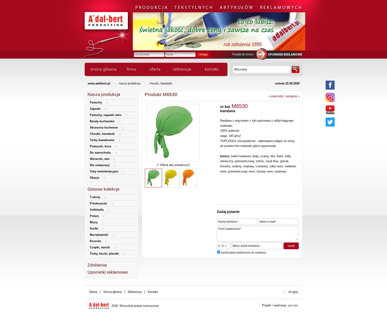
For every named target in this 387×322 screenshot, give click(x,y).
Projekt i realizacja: (274, 305)
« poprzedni (276, 96)
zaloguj (203, 54)
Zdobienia (97, 265)
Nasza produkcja (129, 83)
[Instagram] (330, 97)
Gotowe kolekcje (104, 189)
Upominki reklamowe (108, 272)
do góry (293, 292)
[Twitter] (330, 122)
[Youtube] (330, 109)
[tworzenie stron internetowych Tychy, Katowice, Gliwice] (293, 305)
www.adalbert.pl (99, 83)
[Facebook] (330, 85)
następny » (292, 96)
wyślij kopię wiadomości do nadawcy (243, 252)
